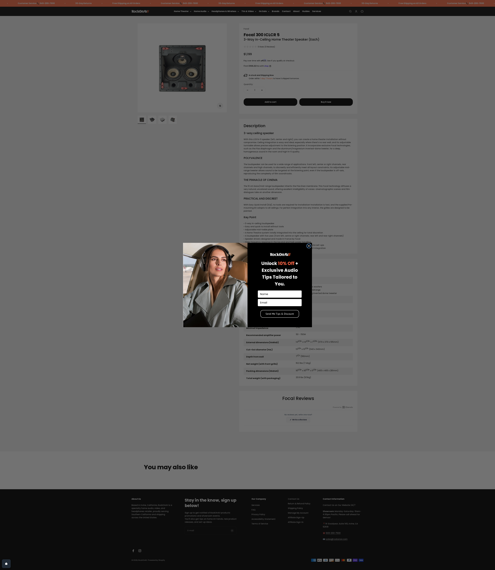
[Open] (6, 563)
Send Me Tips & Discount (280, 313)
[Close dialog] (309, 246)
